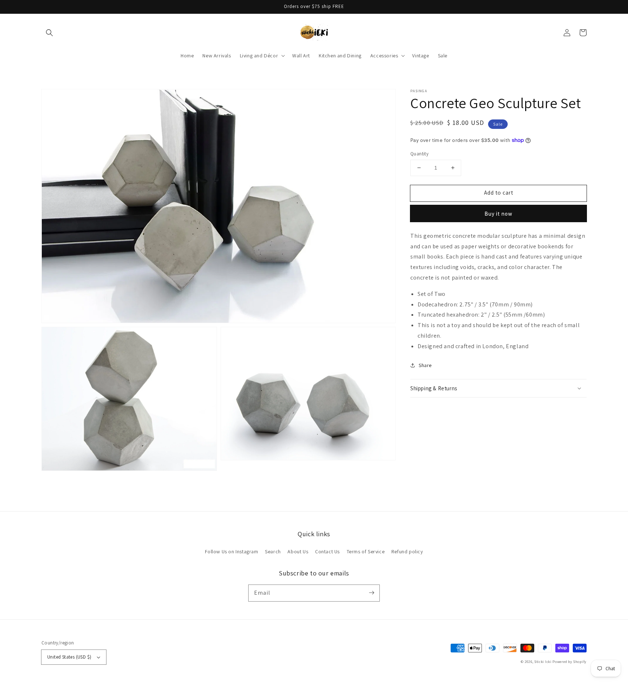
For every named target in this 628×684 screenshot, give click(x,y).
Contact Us (327, 551)
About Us (297, 551)
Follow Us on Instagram (231, 551)
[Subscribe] (371, 593)
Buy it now (498, 213)
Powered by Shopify (569, 661)
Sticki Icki (543, 661)
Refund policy (407, 551)
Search (273, 551)
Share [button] (425, 365)
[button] (49, 33)
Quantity (419, 154)
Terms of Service (366, 551)
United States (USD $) (69, 657)
